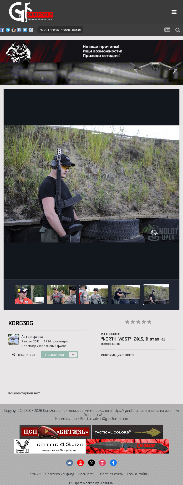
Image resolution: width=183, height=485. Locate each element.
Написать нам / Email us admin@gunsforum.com (91, 419)
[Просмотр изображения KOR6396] (126, 294)
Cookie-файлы (138, 474)
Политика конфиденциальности (69, 474)
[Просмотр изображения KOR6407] (61, 294)
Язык (34, 474)
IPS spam (75, 483)
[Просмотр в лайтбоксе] (91, 183)
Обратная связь (111, 474)
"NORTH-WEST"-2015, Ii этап (130, 338)
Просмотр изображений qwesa (43, 346)
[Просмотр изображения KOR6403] (93, 294)
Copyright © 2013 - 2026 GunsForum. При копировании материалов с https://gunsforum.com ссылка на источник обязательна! (91, 413)
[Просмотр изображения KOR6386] (158, 294)
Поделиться (25, 354)
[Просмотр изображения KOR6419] (29, 294)
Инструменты (158, 271)
